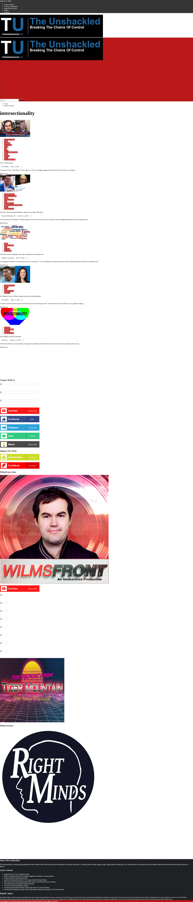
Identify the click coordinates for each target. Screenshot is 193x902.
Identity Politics (9, 200)
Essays (6, 92)
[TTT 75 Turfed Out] (15, 136)
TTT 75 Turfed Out (6, 163)
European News (91, 897)
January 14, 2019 (15, 340)
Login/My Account (10, 8)
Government (8, 145)
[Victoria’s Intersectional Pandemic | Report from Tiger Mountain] (15, 191)
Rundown (7, 293)
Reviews (7, 96)
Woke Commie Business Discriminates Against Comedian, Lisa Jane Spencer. (29, 876)
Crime (6, 141)
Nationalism (3, 899)
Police (6, 154)
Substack (7, 81)
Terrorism (121, 899)
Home (6, 63)
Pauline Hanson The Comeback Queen (16, 874)
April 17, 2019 (15, 300)
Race (5, 201)
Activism (14, 897)
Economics (75, 897)
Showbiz (7, 156)
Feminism (7, 143)
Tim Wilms (5, 166)
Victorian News (9, 209)
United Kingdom (136, 899)
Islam (174, 897)
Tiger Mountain (13, 72)
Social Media (113, 899)
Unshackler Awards (10, 89)
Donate (6, 85)
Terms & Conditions (11, 6)
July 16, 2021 (15, 166)
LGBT (6, 150)
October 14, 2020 (23, 216)
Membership (8, 83)
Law (5, 149)
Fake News (99, 897)
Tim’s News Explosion (15, 68)
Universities (8, 251)
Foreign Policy (113, 897)
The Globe (127, 899)
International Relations (164, 897)
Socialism (106, 899)
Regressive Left (9, 203)
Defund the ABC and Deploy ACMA (16, 878)
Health (6, 147)
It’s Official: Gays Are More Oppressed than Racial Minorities (20, 296)
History (6, 94)
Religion (71, 899)
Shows (6, 65)
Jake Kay (5, 340)
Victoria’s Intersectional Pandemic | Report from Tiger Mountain (21, 212)
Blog (5, 87)
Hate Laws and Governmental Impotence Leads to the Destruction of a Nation (30, 882)
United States (146, 899)
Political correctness (45, 899)
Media (184, 897)
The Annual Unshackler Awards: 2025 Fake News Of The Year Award (26, 887)
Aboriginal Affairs (5, 897)
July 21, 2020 (20, 258)
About (6, 10)
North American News (28, 899)
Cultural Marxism (45, 897)
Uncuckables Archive (15, 78)
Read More (4, 174)
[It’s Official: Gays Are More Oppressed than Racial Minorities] (15, 282)
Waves (163, 899)
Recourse (7, 249)
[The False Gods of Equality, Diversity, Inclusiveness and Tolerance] (15, 240)
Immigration (153, 897)
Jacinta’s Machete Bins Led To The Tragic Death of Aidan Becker (25, 880)
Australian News (9, 139)
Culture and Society (10, 196)
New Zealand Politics (11, 152)
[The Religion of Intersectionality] (15, 324)
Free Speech (122, 897)
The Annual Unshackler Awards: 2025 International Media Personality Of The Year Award (34, 889)
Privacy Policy (9, 4)
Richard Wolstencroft (8, 216)
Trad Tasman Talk (14, 74)
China (33, 897)
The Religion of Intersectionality (10, 336)
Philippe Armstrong (8, 258)
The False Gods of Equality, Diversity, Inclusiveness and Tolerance (22, 254)
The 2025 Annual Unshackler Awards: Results (19, 884)
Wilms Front (12, 70)
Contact (7, 12)
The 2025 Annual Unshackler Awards (16, 886)
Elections (82, 897)
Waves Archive (13, 76)
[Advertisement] (96, 363)
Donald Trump (67, 897)
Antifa (6, 243)
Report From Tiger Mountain (13, 205)
